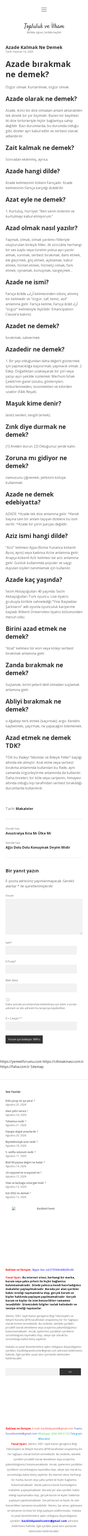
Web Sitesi (12, 980)
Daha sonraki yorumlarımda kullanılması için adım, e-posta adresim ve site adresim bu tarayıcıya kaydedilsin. (41, 1006)
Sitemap (37, 1066)
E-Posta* (11, 961)
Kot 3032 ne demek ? (18, 1193)
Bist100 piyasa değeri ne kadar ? (25, 1162)
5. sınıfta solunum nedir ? (20, 1152)
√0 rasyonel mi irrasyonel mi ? (23, 1172)
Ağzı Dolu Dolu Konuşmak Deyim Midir (38, 847)
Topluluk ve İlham (44, 26)
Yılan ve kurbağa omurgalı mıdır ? (26, 1183)
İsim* (9, 942)
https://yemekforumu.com (21, 1061)
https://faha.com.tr (15, 1066)
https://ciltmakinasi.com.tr (63, 1061)
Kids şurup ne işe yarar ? (20, 1101)
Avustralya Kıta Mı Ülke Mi (28, 833)
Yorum (10, 895)
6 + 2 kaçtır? (14, 1018)
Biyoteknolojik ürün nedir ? (22, 1142)
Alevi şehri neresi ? (17, 1111)
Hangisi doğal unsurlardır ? (22, 1131)
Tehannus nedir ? (16, 1121)
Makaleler (24, 808)
